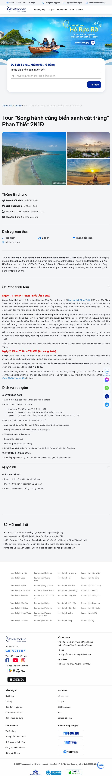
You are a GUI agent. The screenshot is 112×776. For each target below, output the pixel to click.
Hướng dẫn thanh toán (15, 736)
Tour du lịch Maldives (19, 620)
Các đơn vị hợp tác (13, 707)
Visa (72, 9)
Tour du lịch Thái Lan (19, 608)
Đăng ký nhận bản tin (15, 747)
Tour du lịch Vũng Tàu (66, 595)
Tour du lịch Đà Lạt (42, 603)
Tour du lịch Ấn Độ (89, 613)
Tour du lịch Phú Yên (66, 585)
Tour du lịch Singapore (90, 603)
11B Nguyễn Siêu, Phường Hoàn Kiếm (74, 654)
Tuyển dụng (10, 731)
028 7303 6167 (15, 650)
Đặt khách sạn (64, 707)
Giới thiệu (9, 696)
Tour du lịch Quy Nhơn (43, 585)
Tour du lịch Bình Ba (89, 590)
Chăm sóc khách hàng (15, 742)
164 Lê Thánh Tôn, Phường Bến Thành (75, 645)
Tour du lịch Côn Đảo (19, 603)
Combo (79, 9)
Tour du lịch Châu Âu (43, 620)
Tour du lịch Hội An (18, 585)
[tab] (56, 287)
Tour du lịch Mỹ (87, 620)
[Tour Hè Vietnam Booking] (56, 41)
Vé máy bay (39, 9)
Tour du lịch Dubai (65, 613)
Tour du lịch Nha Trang (91, 585)
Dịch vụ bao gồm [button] (15, 388)
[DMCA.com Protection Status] (74, 773)
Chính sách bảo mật (14, 712)
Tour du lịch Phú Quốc (90, 595)
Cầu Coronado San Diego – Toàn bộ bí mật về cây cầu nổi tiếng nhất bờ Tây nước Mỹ (46, 540)
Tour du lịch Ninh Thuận (44, 590)
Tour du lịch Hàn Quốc (90, 608)
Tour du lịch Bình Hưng (67, 590)
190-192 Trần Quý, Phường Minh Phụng (75, 642)
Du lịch (51, 9)
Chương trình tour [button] (15, 287)
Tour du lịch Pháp (64, 620)
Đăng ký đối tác (12, 753)
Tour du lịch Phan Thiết (20, 590)
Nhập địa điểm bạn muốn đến (28, 69)
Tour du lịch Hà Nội (18, 573)
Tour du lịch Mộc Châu (90, 573)
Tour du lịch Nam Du (19, 595)
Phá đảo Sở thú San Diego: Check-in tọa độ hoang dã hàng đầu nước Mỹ (40, 547)
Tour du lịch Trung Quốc (20, 613)
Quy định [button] (9, 467)
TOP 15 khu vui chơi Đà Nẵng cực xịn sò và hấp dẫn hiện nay (34, 532)
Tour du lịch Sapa (17, 578)
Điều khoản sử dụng (14, 718)
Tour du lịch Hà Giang (66, 573)
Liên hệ (8, 701)
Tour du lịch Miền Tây (66, 603)
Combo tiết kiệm (65, 718)
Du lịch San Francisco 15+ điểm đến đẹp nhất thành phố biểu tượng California (42, 544)
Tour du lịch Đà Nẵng (90, 578)
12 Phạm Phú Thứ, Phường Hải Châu (74, 664)
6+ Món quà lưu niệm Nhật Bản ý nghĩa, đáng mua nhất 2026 (34, 536)
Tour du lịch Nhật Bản (66, 608)
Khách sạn (62, 9)
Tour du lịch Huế (64, 578)
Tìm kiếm (94, 84)
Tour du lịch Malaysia (43, 608)
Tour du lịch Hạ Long (43, 573)
